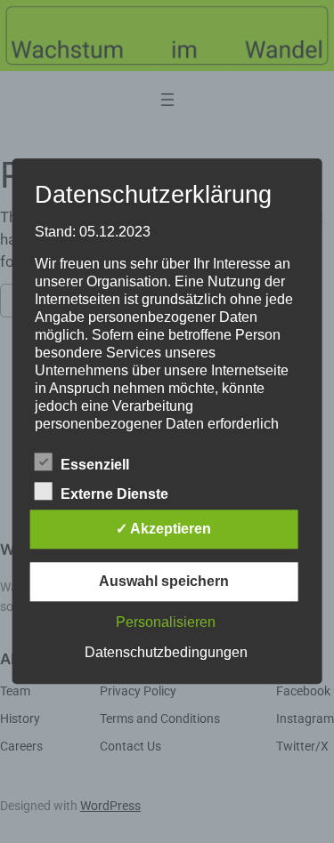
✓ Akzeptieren (163, 529)
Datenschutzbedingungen (166, 653)
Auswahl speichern (164, 582)
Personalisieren (166, 622)
